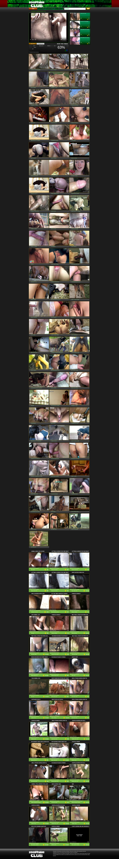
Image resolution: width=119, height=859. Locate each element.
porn (76, 590)
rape (72, 590)
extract (57, 654)
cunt (74, 675)
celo (77, 781)
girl (52, 802)
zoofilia (73, 760)
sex (31, 569)
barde (52, 760)
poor (56, 696)
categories (41, 8)
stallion (32, 802)
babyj (55, 675)
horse (74, 696)
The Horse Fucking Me (84, 21)
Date (59, 8)
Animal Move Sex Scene (84, 29)
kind (55, 569)
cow (35, 760)
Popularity (50, 8)
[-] (67, 50)
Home (33, 8)
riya (54, 760)
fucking (52, 675)
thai (32, 696)
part (32, 48)
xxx (36, 675)
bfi (34, 760)
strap (76, 633)
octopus (55, 717)
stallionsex (36, 802)
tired (55, 654)
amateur (37, 844)
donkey (55, 633)
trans (76, 696)
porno (57, 675)
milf (72, 633)
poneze (53, 633)
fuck (56, 569)
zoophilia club (37, 4)
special (75, 844)
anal (74, 633)
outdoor (32, 717)
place (73, 844)
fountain (75, 802)
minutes (78, 802)
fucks (52, 717)
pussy (54, 696)
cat (33, 633)
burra (75, 781)
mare (72, 675)
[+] (65, 50)
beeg (56, 802)
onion (75, 760)
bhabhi (35, 675)
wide (52, 696)
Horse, (35, 47)
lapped (73, 802)
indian (32, 675)
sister (74, 590)
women (34, 844)
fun (34, 717)
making (78, 844)
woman (52, 569)
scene (34, 569)
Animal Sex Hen (83, 13)
